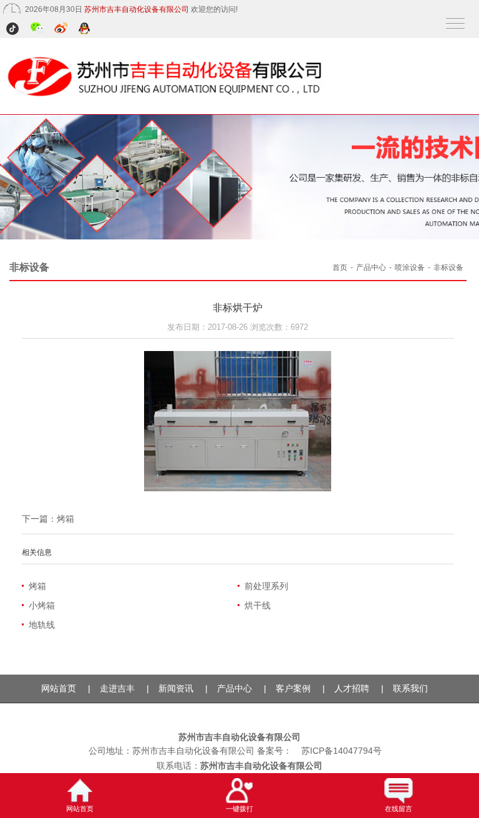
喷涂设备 (410, 267)
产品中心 (371, 267)
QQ (85, 29)
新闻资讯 (175, 688)
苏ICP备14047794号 (341, 751)
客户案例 (293, 688)
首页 (339, 267)
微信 (38, 29)
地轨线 (42, 625)
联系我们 (410, 688)
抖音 (14, 29)
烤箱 (65, 519)
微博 (61, 29)
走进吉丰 (117, 688)
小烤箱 (42, 605)
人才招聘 (351, 688)
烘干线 (257, 605)
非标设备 (448, 267)
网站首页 (58, 688)
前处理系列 (266, 586)
